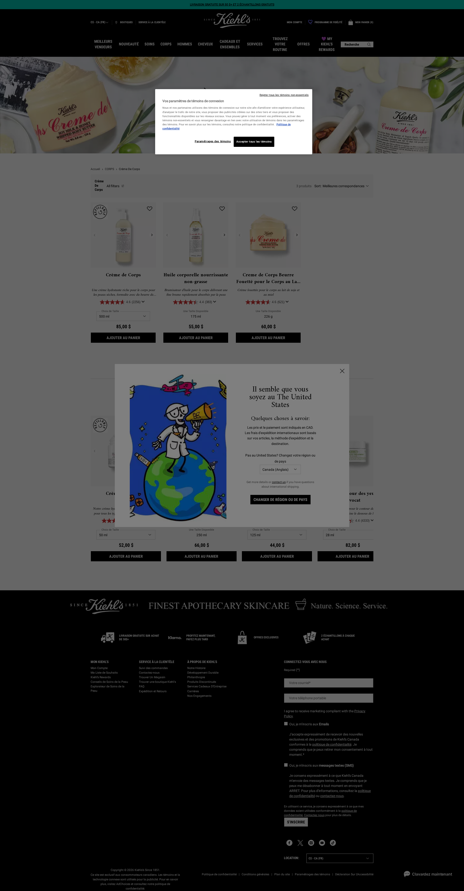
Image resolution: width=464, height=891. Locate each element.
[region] (233, 121)
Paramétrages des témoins (213, 141)
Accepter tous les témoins (254, 141)
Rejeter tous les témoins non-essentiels (284, 95)
